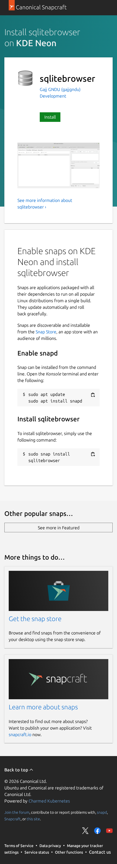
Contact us (100, 852)
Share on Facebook (97, 830)
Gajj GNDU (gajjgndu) (60, 89)
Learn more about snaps (43, 707)
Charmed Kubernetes (49, 800)
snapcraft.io (20, 734)
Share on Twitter (85, 830)
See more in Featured (58, 527)
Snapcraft (12, 819)
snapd (102, 812)
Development (53, 95)
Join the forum (16, 812)
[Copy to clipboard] (92, 394)
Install (50, 116)
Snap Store (46, 331)
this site (33, 819)
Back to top (16, 769)
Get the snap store (35, 618)
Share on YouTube (109, 830)
